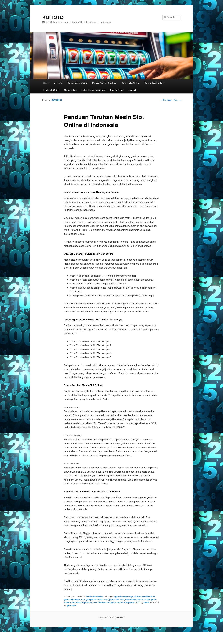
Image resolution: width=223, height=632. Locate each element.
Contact (132, 89)
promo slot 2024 (116, 599)
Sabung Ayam (117, 89)
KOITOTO (53, 17)
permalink (71, 605)
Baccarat (58, 82)
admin (146, 602)
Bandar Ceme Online (77, 82)
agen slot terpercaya (123, 596)
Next (177, 99)
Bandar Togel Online (154, 82)
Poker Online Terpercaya (93, 89)
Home (46, 82)
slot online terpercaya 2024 (84, 602)
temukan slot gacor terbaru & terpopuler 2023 (119, 602)
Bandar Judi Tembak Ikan (104, 82)
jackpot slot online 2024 (97, 599)
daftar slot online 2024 (144, 596)
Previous (166, 99)
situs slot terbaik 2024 (135, 599)
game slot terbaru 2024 (74, 599)
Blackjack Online (51, 89)
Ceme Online (70, 89)
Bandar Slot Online (130, 82)
